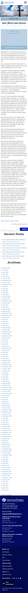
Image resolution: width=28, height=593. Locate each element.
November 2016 (6, 451)
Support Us (5, 571)
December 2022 (6, 332)
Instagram (16, 578)
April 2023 (5, 323)
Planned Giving (6, 574)
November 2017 (6, 432)
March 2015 (5, 490)
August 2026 (6, 268)
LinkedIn (18, 578)
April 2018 (5, 422)
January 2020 (6, 385)
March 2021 (5, 358)
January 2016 (6, 469)
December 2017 (6, 430)
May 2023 (5, 321)
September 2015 (7, 477)
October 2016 (6, 453)
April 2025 (5, 292)
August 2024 (6, 303)
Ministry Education (7, 569)
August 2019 (6, 395)
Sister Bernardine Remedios (19, 224)
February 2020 (6, 383)
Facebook (12, 578)
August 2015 (6, 480)
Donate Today (14, 19)
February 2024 (6, 309)
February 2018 (6, 426)
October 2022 (6, 334)
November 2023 (6, 313)
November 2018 (6, 412)
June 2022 (5, 342)
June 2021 (5, 354)
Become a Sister (7, 566)
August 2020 (6, 371)
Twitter (14, 578)
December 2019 (6, 387)
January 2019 (6, 408)
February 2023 (6, 327)
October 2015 (6, 475)
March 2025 (5, 295)
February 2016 (6, 467)
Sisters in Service (7, 554)
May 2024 (5, 305)
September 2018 (7, 416)
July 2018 (5, 418)
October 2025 (6, 282)
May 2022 (5, 344)
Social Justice (6, 560)
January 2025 (6, 299)
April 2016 (5, 463)
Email (20, 578)
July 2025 (5, 286)
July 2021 (5, 352)
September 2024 (7, 301)
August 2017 (6, 438)
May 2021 (5, 356)
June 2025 (5, 288)
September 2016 (7, 455)
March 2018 (5, 424)
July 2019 (5, 397)
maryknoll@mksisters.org (12, 514)
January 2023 (6, 330)
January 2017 (6, 447)
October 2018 (6, 414)
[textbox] (14, 494)
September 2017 (7, 436)
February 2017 (6, 445)
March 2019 (5, 404)
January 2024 (6, 311)
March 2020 (5, 381)
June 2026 (5, 272)
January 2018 (6, 428)
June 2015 (5, 484)
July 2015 (5, 482)
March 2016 (5, 465)
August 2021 (6, 350)
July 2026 (5, 270)
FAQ (3, 557)
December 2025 (6, 280)
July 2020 (5, 373)
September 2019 (7, 393)
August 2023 (6, 317)
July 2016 (5, 457)
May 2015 (5, 486)
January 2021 (6, 362)
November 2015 (6, 473)
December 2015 (6, 471)
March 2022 (5, 346)
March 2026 (5, 276)
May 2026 (5, 274)
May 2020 (5, 377)
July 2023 (5, 319)
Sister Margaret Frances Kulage (10, 221)
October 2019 (6, 391)
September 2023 (7, 315)
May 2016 (5, 461)
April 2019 (5, 401)
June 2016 (5, 459)
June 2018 (5, 420)
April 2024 (5, 307)
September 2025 (7, 284)
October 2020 (6, 369)
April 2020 (5, 379)
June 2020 (5, 375)
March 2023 (5, 325)
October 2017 (6, 434)
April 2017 (5, 440)
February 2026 (6, 278)
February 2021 (6, 360)
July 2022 (5, 340)
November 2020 (6, 366)
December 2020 (6, 364)
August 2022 (6, 338)
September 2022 (7, 336)
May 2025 (5, 290)
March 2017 (5, 443)
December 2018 (6, 410)
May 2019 (5, 399)
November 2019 (6, 389)
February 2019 (6, 406)
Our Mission (5, 552)
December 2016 (6, 449)
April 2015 (5, 488)
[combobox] (14, 494)
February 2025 (6, 297)
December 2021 (6, 348)
